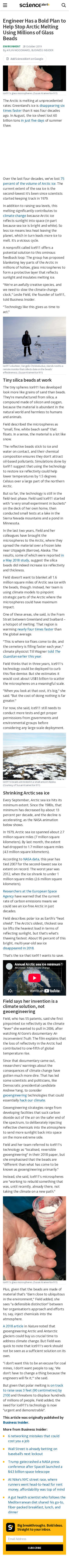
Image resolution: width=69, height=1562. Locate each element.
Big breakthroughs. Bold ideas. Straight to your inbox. (40, 1527)
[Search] (63, 5)
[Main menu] (6, 5)
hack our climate (32, 1100)
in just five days (32, 120)
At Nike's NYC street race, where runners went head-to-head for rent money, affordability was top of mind (36, 1484)
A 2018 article (13, 1326)
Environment (12, 46)
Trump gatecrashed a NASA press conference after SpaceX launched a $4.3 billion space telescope (35, 1466)
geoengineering (15, 1095)
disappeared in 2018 (18, 948)
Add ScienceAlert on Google (26, 59)
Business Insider (15, 1422)
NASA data (31, 859)
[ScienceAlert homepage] (34, 5)
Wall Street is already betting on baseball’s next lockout (32, 1451)
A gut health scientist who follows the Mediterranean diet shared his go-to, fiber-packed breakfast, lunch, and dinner (37, 1504)
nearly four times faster (35, 629)
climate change (14, 215)
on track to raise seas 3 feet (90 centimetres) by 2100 (33, 1390)
